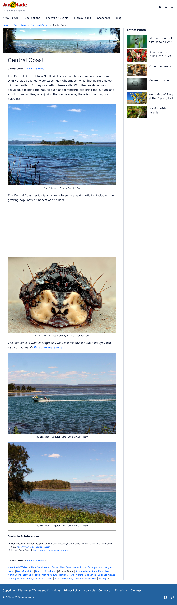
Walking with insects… (157, 110)
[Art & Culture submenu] (20, 18)
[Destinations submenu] (42, 18)
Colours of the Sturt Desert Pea (160, 54)
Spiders (40, 68)
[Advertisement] (62, 230)
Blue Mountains (24, 571)
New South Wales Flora (73, 567)
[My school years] (137, 70)
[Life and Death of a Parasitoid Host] (137, 42)
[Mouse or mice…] (137, 84)
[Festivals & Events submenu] (70, 18)
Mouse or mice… (160, 80)
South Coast (45, 578)
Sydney (102, 578)
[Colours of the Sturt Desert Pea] (137, 56)
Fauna (30, 68)
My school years (160, 66)
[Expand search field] (172, 7)
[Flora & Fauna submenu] (93, 18)
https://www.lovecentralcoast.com (33, 547)
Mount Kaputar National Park (58, 574)
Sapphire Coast (106, 574)
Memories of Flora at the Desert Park (161, 96)
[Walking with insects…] (137, 112)
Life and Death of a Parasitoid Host (160, 40)
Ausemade (27, 597)
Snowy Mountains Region (23, 578)
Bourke (39, 571)
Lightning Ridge (31, 574)
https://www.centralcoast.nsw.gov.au (51, 550)
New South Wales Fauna (44, 567)
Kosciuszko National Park (89, 571)
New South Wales (17, 567)
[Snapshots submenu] (112, 18)
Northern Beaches (86, 574)
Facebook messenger (48, 347)
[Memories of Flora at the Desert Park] (137, 98)
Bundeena (50, 571)
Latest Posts (136, 30)
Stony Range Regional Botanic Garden (75, 578)
